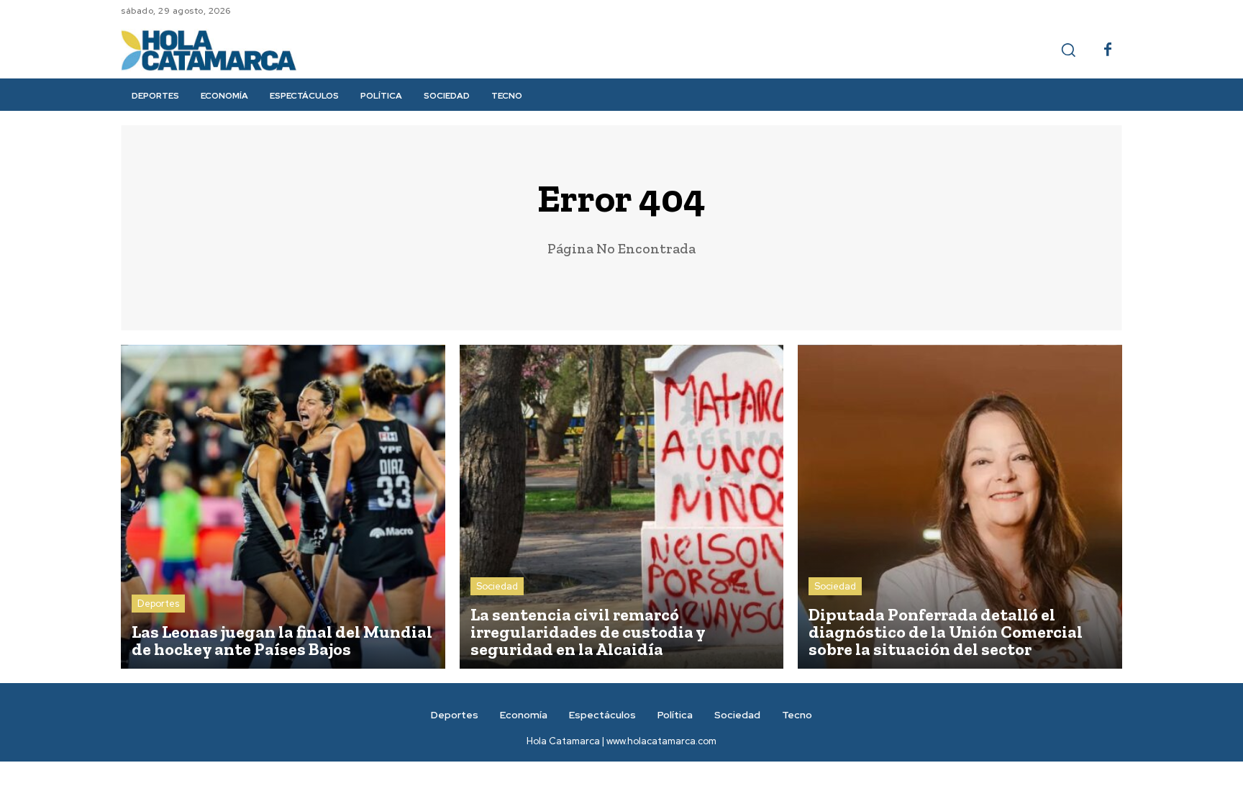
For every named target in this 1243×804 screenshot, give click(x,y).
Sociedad (497, 586)
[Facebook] (1107, 50)
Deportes (158, 603)
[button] (1068, 50)
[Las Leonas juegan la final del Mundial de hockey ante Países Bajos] (283, 507)
